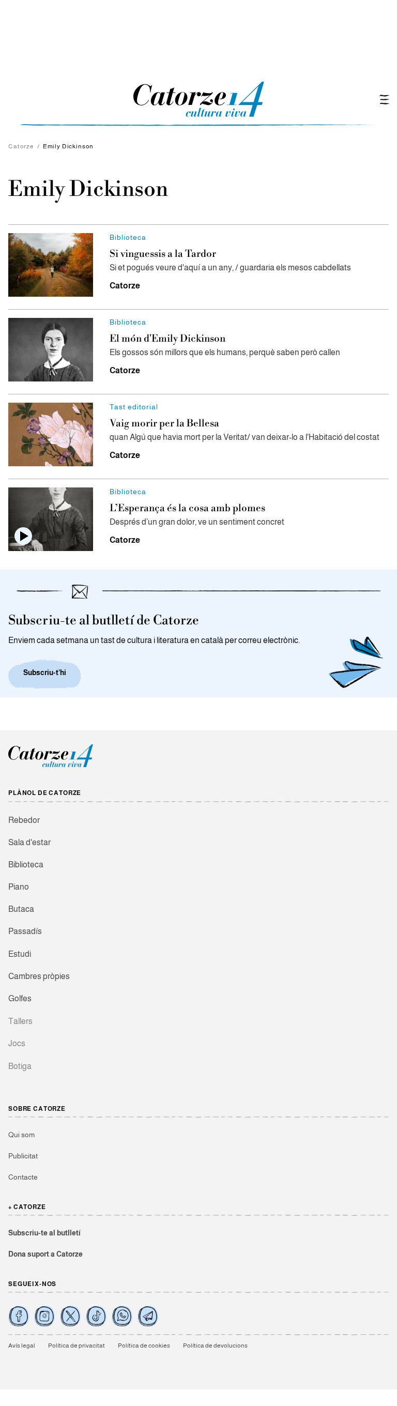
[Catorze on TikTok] (96, 1316)
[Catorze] (50, 765)
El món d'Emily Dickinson (167, 338)
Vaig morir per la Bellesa (164, 423)
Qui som (21, 1134)
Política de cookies (144, 1345)
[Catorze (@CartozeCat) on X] (70, 1316)
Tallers (20, 1021)
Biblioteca (25, 864)
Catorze (21, 146)
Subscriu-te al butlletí (44, 1233)
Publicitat (23, 1156)
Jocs (16, 1043)
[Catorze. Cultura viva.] (18, 1316)
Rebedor (24, 820)
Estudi (19, 954)
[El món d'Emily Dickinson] (50, 349)
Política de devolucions (215, 1345)
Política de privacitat (76, 1345)
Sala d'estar (29, 842)
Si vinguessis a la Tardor (163, 254)
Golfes (20, 998)
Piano (18, 886)
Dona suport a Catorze (45, 1254)
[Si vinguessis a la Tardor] (50, 265)
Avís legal (21, 1345)
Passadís (25, 931)
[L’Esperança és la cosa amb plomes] (50, 519)
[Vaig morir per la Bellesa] (50, 434)
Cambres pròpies (39, 976)
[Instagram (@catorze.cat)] (44, 1316)
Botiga (20, 1066)
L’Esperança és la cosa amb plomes (187, 508)
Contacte (23, 1177)
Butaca (21, 909)
